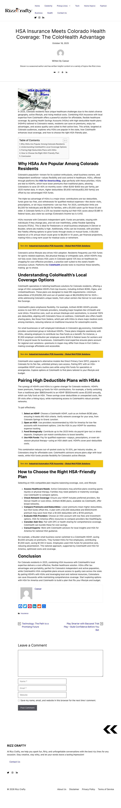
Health (50, 13)
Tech (77, 6)
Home (37, 6)
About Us (61, 789)
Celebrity (48, 6)
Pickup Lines (62, 6)
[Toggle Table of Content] (64, 141)
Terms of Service (106, 789)
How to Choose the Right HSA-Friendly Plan (40, 153)
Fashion (103, 6)
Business (39, 13)
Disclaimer (74, 789)
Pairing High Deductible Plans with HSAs (38, 150)
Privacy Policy (88, 789)
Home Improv (89, 6)
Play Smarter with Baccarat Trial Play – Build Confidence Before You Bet (81, 626)
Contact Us (62, 13)
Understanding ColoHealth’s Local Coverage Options (44, 147)
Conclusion (26, 156)
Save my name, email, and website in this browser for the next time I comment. (58, 700)
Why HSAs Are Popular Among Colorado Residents (43, 144)
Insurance (24, 613)
